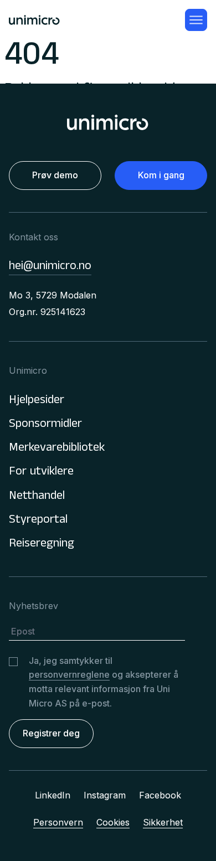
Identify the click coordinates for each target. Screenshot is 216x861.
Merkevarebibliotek (57, 448)
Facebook (160, 795)
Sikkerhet (163, 822)
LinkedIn (52, 795)
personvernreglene (69, 674)
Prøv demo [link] (55, 175)
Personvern (58, 822)
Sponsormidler (45, 424)
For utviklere (41, 472)
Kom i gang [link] (161, 175)
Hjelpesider (36, 401)
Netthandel (37, 496)
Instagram (105, 795)
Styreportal (38, 520)
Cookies (113, 822)
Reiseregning (41, 544)
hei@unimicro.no (50, 267)
